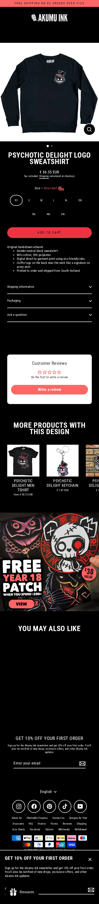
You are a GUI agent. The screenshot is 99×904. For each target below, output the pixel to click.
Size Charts (18, 829)
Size (46, 188)
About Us (17, 818)
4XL (49, 214)
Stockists (35, 829)
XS (16, 200)
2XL (80, 200)
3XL (34, 214)
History (42, 823)
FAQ (31, 823)
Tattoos (49, 829)
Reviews (67, 823)
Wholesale (64, 829)
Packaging (13, 300)
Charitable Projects (37, 818)
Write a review (49, 389)
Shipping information (20, 286)
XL (66, 200)
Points (54, 823)
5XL (63, 214)
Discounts (18, 823)
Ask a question (17, 314)
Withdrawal (81, 829)
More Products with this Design (49, 428)
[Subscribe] (90, 889)
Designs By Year (78, 818)
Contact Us (58, 818)
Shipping (44, 176)
